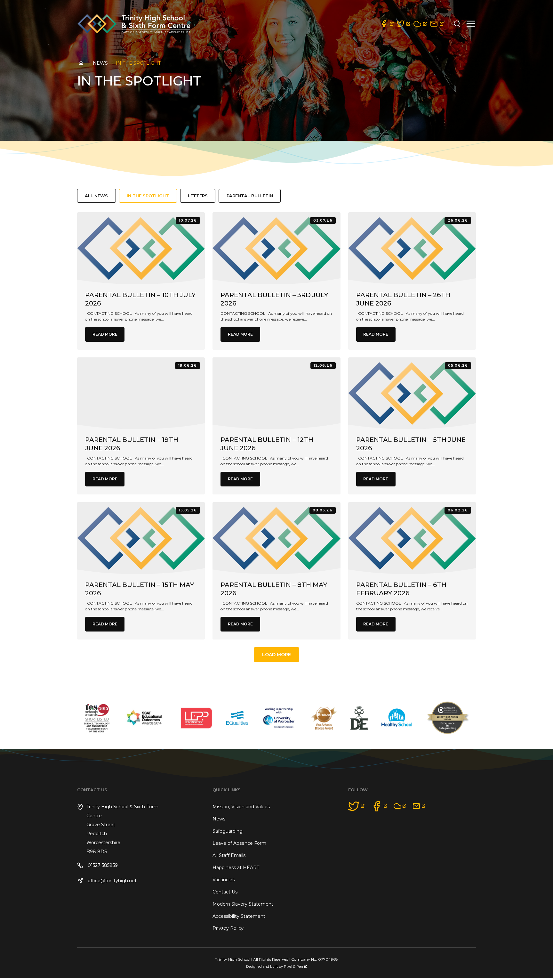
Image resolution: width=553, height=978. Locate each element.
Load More (276, 654)
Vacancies (223, 880)
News (100, 63)
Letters (198, 195)
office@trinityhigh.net (111, 881)
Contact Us (224, 892)
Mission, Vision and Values (241, 807)
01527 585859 (102, 865)
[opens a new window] (387, 24)
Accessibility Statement (238, 916)
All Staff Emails (228, 855)
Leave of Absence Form (239, 843)
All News (96, 195)
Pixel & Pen (293, 967)
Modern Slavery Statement (242, 904)
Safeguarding (227, 831)
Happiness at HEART (235, 867)
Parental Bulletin (250, 195)
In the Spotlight (148, 195)
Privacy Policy (228, 928)
